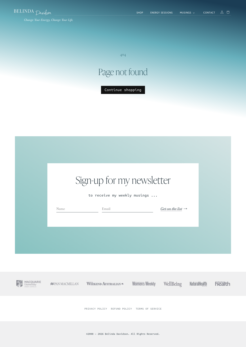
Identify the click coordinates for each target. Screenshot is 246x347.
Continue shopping (123, 90)
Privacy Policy (95, 309)
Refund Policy (121, 309)
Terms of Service (149, 309)
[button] (188, 12)
